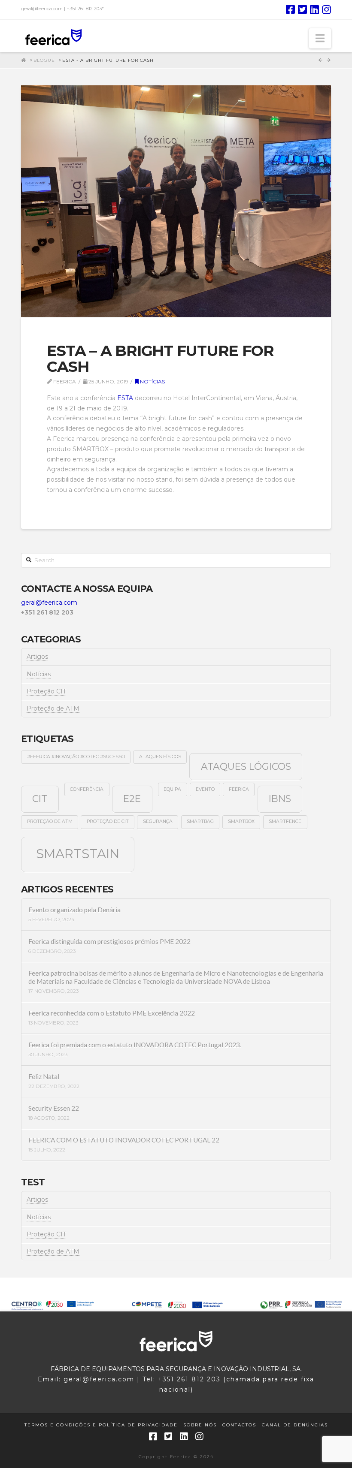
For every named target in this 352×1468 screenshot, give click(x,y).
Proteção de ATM (53, 708)
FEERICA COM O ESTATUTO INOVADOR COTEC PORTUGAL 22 (123, 1140)
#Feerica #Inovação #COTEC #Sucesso (76, 757)
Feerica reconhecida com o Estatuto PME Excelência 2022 (111, 1013)
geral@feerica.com (49, 602)
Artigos (37, 656)
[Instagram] (326, 9)
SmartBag (200, 821)
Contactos (239, 1425)
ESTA (125, 398)
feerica (239, 789)
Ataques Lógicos (246, 766)
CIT (39, 798)
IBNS (280, 798)
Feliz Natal (43, 1076)
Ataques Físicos (160, 757)
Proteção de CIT (108, 821)
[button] (320, 38)
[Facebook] (290, 9)
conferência (86, 789)
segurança (158, 821)
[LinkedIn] (314, 9)
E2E (132, 798)
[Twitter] (302, 9)
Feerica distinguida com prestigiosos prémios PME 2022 (109, 941)
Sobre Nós (200, 1425)
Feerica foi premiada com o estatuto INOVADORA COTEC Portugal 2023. (134, 1045)
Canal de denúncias (295, 1425)
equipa (172, 789)
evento (205, 789)
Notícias (152, 381)
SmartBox (241, 821)
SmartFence (285, 821)
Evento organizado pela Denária (74, 909)
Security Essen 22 (53, 1108)
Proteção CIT (46, 691)
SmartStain (77, 853)
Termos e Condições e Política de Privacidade (101, 1425)
